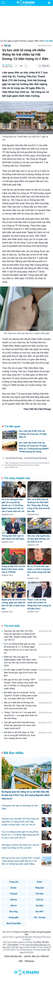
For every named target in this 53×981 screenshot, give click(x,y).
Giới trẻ (39, 900)
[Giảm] (16, 66)
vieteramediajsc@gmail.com (37, 945)
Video (39, 882)
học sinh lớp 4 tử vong (14, 458)
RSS (21, 961)
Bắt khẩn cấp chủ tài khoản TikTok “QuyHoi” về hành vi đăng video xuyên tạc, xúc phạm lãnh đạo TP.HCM (27, 695)
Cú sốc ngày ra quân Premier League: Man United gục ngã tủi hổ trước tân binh (27, 672)
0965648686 (13, 945)
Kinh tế (13, 900)
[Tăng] (26, 66)
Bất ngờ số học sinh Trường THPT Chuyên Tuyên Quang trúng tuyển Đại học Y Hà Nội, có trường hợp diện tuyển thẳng (27, 684)
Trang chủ (13, 882)
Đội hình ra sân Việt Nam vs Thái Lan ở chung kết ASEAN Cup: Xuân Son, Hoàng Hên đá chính (27, 735)
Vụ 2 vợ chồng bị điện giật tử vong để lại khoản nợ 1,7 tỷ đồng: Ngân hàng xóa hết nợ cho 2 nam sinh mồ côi (27, 648)
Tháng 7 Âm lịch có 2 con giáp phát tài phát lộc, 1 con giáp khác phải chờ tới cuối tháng (27, 715)
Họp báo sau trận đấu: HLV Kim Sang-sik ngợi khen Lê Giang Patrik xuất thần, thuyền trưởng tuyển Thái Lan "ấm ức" (27, 635)
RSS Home (29, 961)
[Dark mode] (50, 3)
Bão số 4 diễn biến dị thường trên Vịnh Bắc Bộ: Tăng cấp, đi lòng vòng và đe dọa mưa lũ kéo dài (27, 705)
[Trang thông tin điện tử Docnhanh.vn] (26, 3)
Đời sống (13, 911)
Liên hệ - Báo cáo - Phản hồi (36, 956)
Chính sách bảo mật (13, 956)
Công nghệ (13, 917)
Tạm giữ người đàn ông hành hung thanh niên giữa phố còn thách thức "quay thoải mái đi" (27, 725)
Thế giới (13, 894)
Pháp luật (39, 888)
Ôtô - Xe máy (39, 917)
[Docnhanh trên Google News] (7, 65)
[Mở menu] (3, 3)
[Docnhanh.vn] (26, 973)
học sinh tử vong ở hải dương (35, 458)
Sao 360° (39, 911)
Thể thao (39, 894)
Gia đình (39, 906)
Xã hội (13, 888)
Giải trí (13, 906)
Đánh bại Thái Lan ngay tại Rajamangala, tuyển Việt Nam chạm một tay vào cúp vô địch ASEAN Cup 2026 (27, 661)
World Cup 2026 (14, 923)
